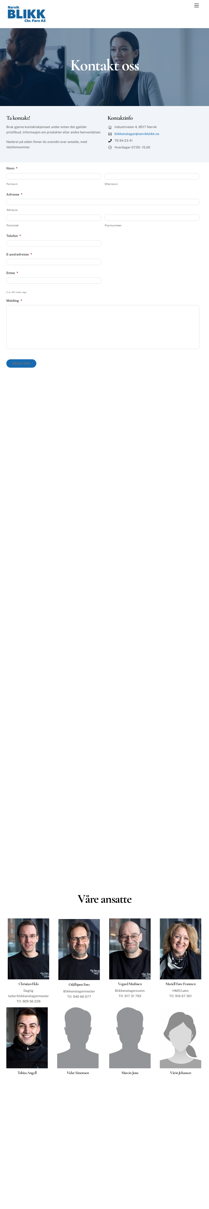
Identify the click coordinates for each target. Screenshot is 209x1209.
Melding (14, 301)
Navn (12, 168)
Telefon (13, 236)
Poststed (13, 225)
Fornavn (12, 184)
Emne (12, 273)
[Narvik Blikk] (26, 22)
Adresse (14, 194)
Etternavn (111, 184)
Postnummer (113, 225)
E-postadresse (19, 254)
